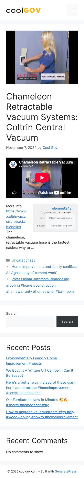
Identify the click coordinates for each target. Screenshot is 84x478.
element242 (62, 208)
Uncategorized (24, 260)
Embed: (41, 225)
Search (12, 313)
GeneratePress (66, 471)
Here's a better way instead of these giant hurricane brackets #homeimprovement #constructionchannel (40, 387)
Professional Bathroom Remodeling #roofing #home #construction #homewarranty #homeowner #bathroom (40, 285)
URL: (42, 217)
